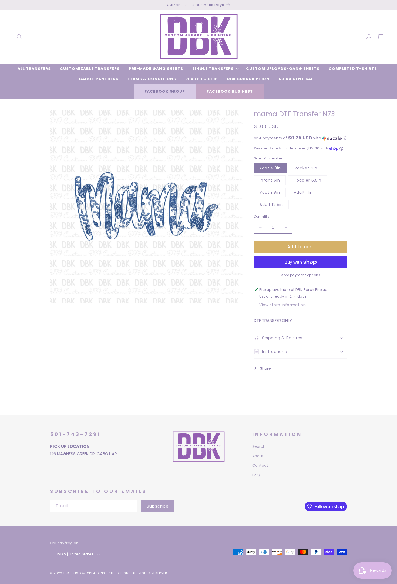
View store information (282, 305)
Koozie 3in (270, 168)
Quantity (261, 216)
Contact (260, 465)
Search (258, 446)
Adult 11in (303, 192)
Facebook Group (164, 91)
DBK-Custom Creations (84, 573)
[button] (19, 37)
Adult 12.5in (271, 204)
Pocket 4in (306, 168)
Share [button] (265, 368)
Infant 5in (270, 180)
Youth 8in (270, 192)
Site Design (119, 573)
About (258, 456)
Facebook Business (230, 91)
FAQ (256, 475)
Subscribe (158, 506)
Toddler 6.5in (307, 180)
